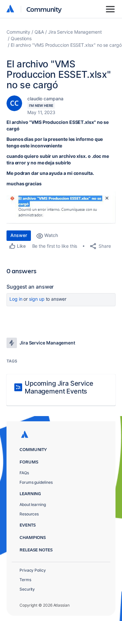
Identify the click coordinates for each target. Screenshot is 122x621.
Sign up (36, 299)
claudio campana (45, 98)
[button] (61, 207)
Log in (15, 299)
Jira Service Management (75, 32)
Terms (25, 579)
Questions (21, 38)
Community (44, 9)
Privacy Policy (33, 570)
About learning (33, 504)
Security (27, 589)
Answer (18, 235)
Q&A (39, 32)
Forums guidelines (36, 482)
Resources (29, 514)
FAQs (24, 472)
